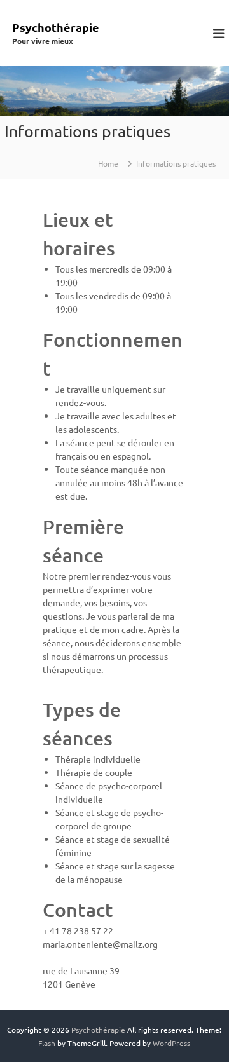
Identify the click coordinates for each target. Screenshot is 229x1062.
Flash (46, 1043)
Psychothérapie (55, 27)
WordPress (171, 1043)
